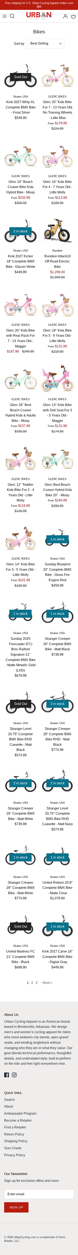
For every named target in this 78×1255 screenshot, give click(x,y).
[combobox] (45, 43)
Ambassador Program (20, 1113)
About (8, 1106)
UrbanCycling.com (25, 1237)
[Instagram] (14, 1075)
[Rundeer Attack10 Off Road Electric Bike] (57, 230)
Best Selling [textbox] (39, 43)
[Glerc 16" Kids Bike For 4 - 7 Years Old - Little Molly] (57, 156)
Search (9, 1099)
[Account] (64, 16)
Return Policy (14, 1134)
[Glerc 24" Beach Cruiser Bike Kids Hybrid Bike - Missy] (20, 156)
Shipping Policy (15, 1141)
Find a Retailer (15, 1127)
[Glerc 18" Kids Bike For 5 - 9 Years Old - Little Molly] (57, 304)
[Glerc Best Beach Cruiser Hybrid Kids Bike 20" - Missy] (57, 458)
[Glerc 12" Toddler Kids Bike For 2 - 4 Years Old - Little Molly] (20, 458)
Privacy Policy (14, 1155)
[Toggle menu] (4, 16)
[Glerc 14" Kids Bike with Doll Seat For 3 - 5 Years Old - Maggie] (57, 379)
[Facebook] (6, 1075)
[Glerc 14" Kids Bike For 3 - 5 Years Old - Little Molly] (20, 538)
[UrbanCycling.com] (39, 16)
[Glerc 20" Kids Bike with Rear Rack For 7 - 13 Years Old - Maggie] (20, 304)
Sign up (16, 1207)
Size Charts (12, 1148)
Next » (47, 982)
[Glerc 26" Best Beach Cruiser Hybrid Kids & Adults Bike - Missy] (20, 379)
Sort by (19, 43)
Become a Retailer (18, 1120)
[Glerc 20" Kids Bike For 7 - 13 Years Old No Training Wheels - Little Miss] (57, 76)
